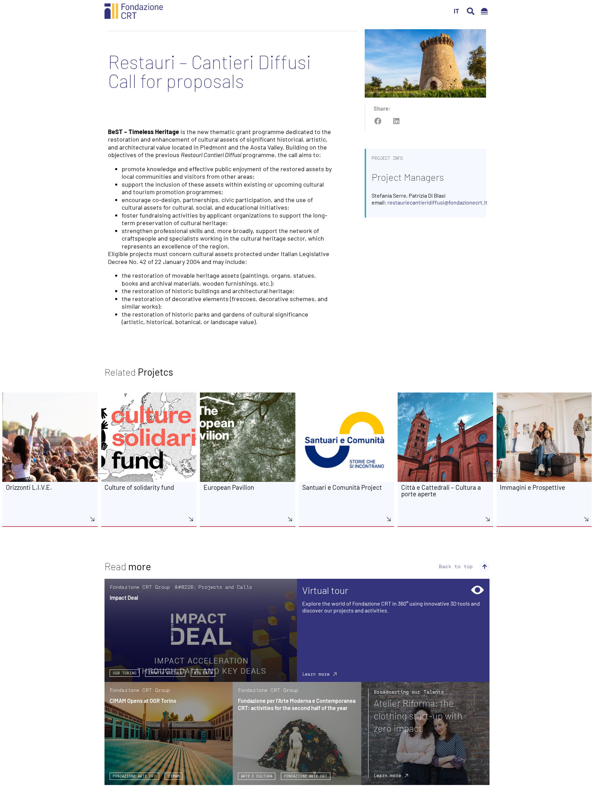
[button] (470, 11)
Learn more (316, 674)
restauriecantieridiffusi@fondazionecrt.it (437, 202)
